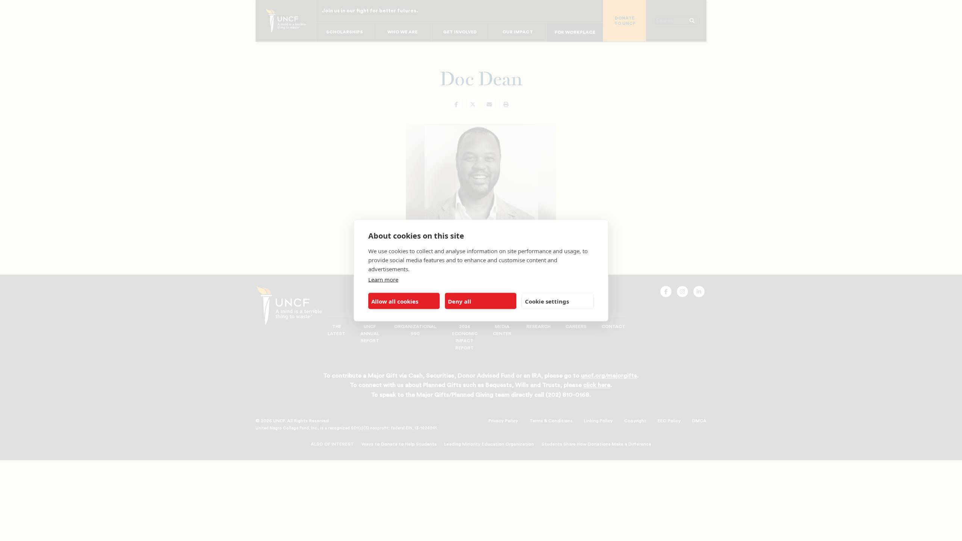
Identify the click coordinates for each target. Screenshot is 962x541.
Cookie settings (547, 301)
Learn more (383, 279)
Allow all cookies (394, 301)
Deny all (459, 301)
